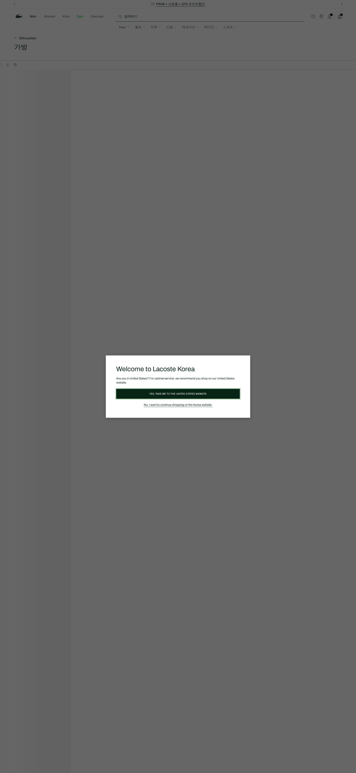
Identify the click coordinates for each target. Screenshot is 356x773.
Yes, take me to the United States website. (178, 393)
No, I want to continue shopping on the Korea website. (178, 404)
